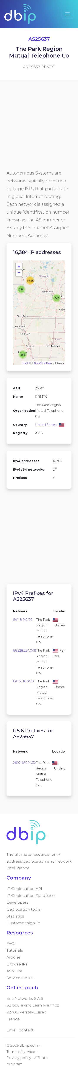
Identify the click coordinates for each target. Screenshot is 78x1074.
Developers (17, 902)
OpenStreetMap (42, 363)
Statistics (15, 916)
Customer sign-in (23, 923)
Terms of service (20, 1052)
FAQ (10, 943)
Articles (13, 957)
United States (45, 425)
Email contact (20, 1030)
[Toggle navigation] (68, 14)
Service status (19, 977)
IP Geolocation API (24, 888)
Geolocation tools (23, 909)
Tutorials (14, 950)
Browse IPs (17, 964)
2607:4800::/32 (24, 763)
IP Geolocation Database (30, 895)
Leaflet (26, 363)
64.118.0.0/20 (22, 620)
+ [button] (19, 266)
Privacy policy (18, 1058)
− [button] (19, 272)
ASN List (14, 971)
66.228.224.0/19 (24, 650)
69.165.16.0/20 (23, 681)
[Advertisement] (39, 130)
